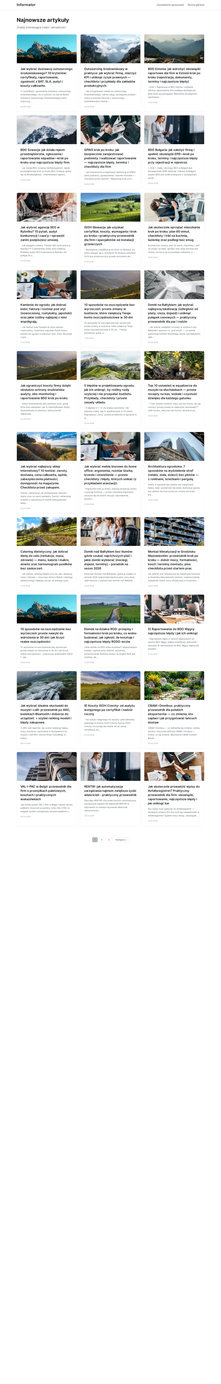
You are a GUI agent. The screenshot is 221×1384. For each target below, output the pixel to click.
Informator (26, 5)
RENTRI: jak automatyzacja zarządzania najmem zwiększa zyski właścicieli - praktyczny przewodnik (110, 791)
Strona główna (196, 4)
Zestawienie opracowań (170, 4)
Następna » (121, 840)
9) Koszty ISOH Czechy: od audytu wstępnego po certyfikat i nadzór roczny (109, 710)
